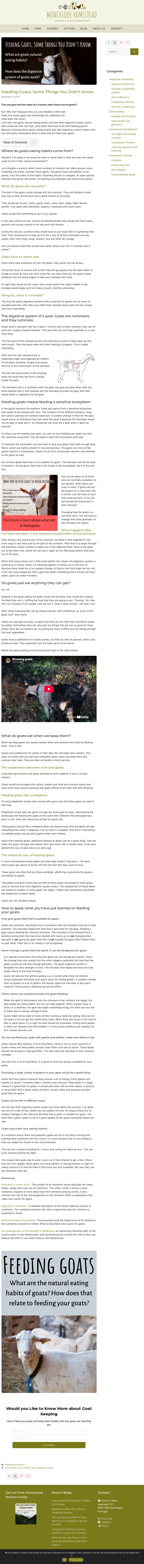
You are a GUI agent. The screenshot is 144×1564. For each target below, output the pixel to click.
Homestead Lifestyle (120, 155)
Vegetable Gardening (121, 79)
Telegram (106, 1522)
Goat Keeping (116, 111)
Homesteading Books (123, 174)
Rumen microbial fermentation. (18, 1220)
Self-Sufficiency (120, 97)
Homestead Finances (123, 142)
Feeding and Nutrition (123, 116)
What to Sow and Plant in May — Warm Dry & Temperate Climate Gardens (70, 1521)
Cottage (69, 28)
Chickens (116, 160)
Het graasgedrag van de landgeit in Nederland (27, 1231)
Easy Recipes (118, 169)
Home (25, 28)
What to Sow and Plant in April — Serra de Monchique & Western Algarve (70, 1541)
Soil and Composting (123, 106)
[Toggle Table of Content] (32, 142)
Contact (116, 28)
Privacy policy (76, 1560)
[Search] (134, 51)
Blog (83, 28)
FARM (38, 28)
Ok (64, 1560)
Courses (52, 28)
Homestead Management (123, 129)
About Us (99, 28)
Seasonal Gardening (122, 84)
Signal (105, 1525)
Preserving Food (120, 165)
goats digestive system (42, 1467)
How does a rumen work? (15, 1184)
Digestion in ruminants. (14, 1206)
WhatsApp (106, 1518)
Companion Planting (122, 102)
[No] (140, 1556)
